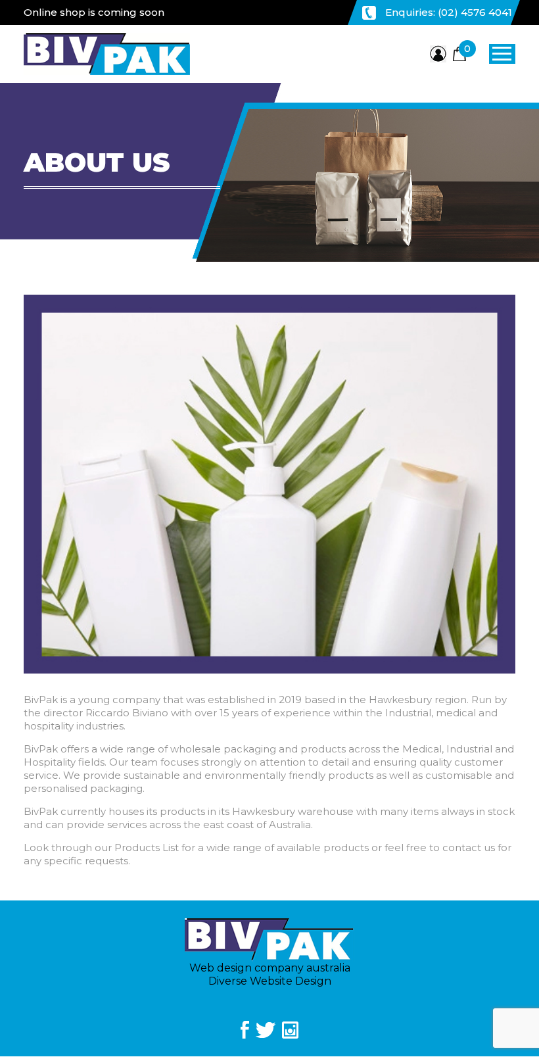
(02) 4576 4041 (475, 12)
